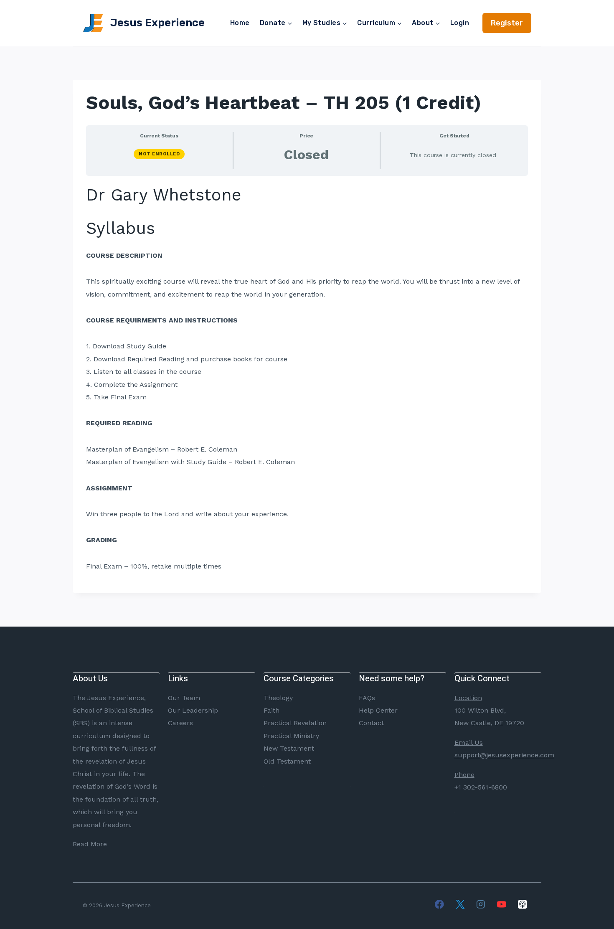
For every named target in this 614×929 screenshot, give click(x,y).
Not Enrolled (159, 154)
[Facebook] (439, 904)
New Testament (289, 748)
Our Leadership (193, 710)
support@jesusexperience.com (504, 755)
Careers (180, 723)
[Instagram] (481, 904)
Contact (371, 723)
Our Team (184, 698)
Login (459, 23)
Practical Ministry (291, 736)
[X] (460, 904)
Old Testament (287, 761)
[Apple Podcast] (522, 904)
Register (507, 23)
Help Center (378, 710)
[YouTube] (501, 904)
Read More (90, 844)
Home (240, 23)
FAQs (367, 698)
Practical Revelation (295, 723)
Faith (271, 710)
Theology (278, 698)
